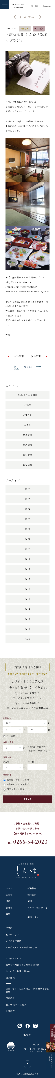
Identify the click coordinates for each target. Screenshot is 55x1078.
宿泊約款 (10, 998)
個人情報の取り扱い (16, 1004)
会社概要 (10, 1011)
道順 (30, 901)
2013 (27, 619)
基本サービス (12, 934)
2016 (27, 589)
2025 (27, 499)
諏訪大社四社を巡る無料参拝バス (22, 964)
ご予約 (9, 928)
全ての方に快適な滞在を (18, 971)
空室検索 (27, 799)
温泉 (8, 901)
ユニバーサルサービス (37, 909)
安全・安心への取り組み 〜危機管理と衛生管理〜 (27, 990)
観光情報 (27, 465)
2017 (27, 579)
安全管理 (27, 435)
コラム (27, 425)
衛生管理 (27, 455)
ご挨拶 (9, 894)
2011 (27, 639)
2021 (27, 539)
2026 (27, 489)
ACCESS (34, 6)
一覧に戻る (27, 366)
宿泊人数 (7, 757)
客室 (8, 914)
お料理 (27, 405)
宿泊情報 (38, 28)
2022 (27, 529)
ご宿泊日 (7, 717)
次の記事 (36, 356)
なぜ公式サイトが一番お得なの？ (22, 947)
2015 (27, 599)
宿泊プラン (33, 917)
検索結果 (7, 774)
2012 (27, 629)
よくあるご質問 (13, 941)
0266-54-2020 (18, 5)
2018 (27, 569)
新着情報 (32, 888)
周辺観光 (10, 977)
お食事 (9, 907)
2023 (27, 519)
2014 (27, 609)
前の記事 (19, 356)
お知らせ (24, 28)
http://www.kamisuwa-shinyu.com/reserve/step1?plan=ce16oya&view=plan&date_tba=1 (27, 287)
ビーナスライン (13, 958)
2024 (27, 509)
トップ (9, 888)
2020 (27, 549)
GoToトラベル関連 (27, 395)
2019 (27, 559)
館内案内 (32, 894)
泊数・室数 (8, 742)
